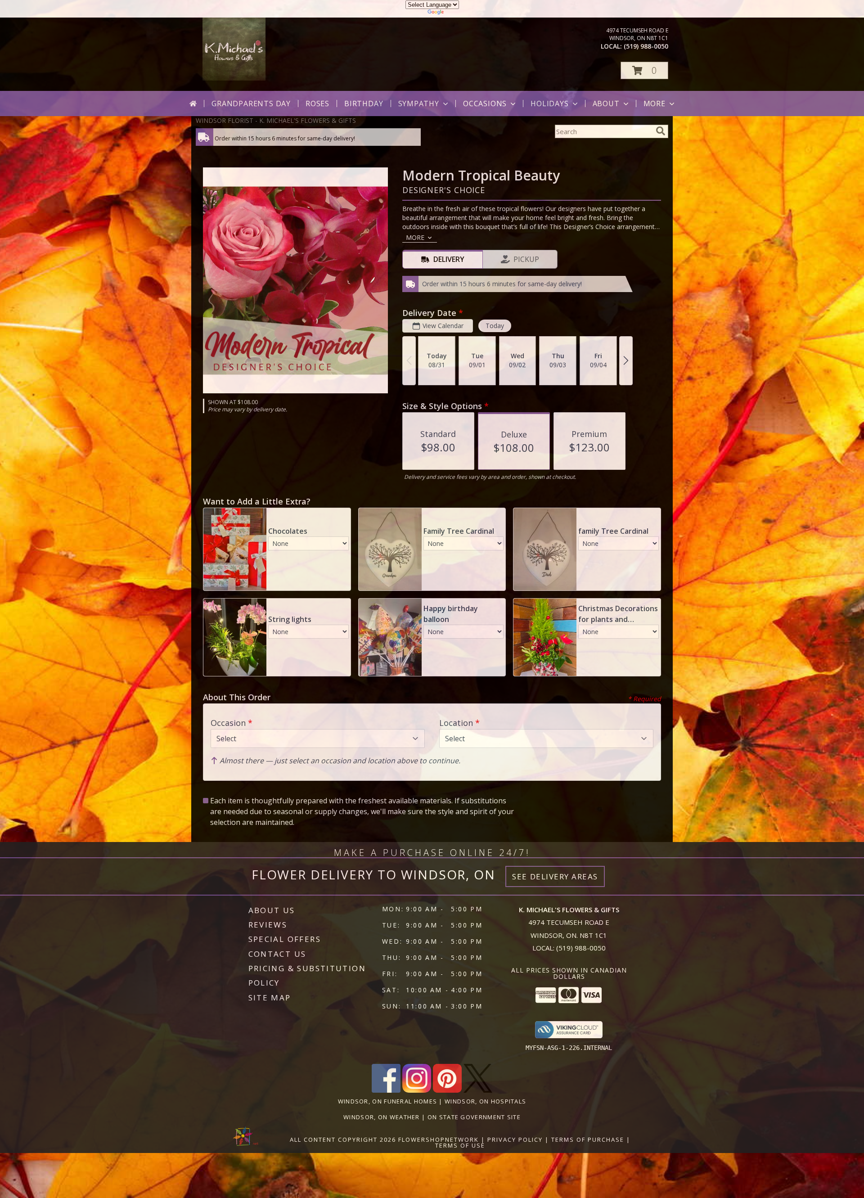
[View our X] (478, 1090)
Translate (459, 13)
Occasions (485, 103)
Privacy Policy (515, 1139)
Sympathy (418, 103)
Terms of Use (460, 1145)
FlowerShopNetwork (438, 1139)
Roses (317, 103)
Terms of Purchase (587, 1139)
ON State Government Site (474, 1117)
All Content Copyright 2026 (343, 1139)
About (606, 103)
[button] (644, 70)
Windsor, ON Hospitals (485, 1101)
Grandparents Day (251, 103)
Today (495, 325)
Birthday (363, 103)
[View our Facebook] (386, 1090)
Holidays (549, 103)
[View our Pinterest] (447, 1090)
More (655, 103)
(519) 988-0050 (646, 46)
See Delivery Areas (555, 876)
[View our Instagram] (416, 1090)
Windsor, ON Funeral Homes (387, 1101)
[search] (660, 131)
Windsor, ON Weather (381, 1117)
